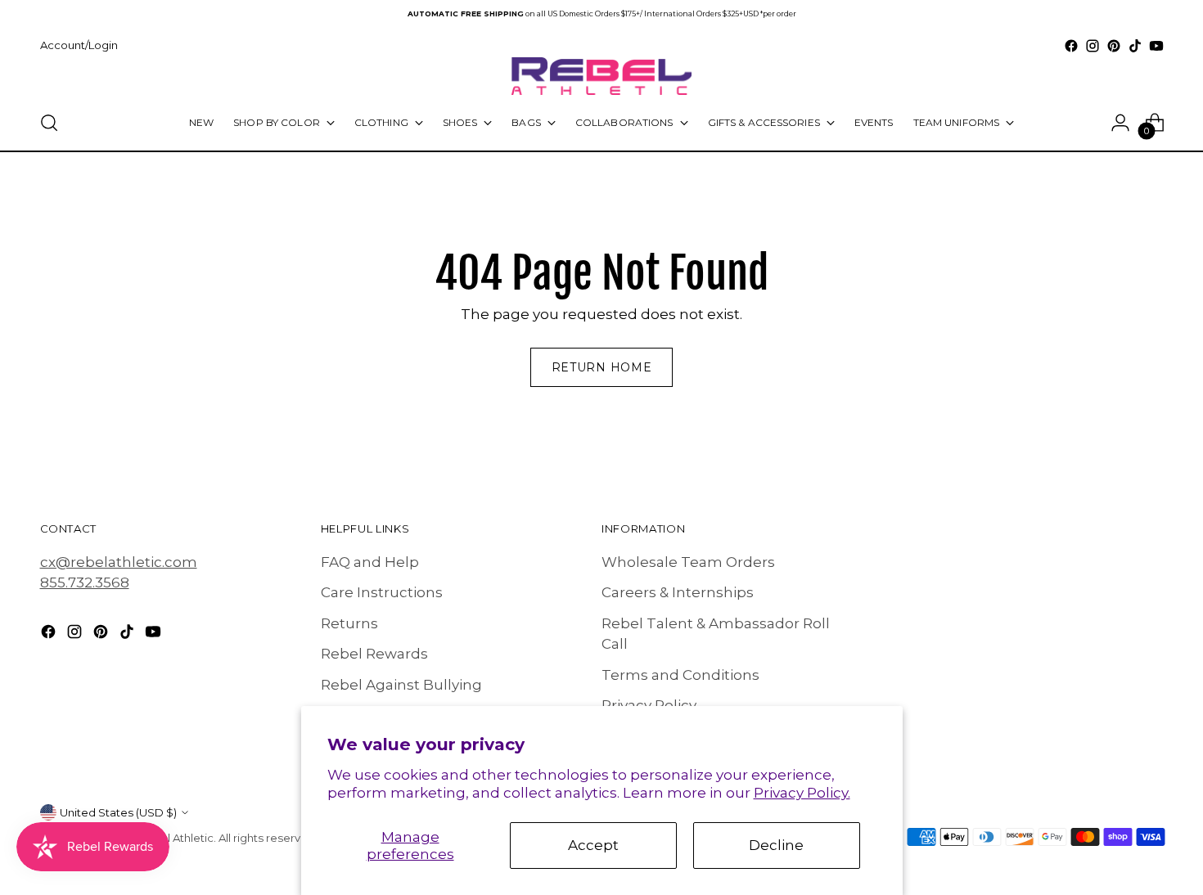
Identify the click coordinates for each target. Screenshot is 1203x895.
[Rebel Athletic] (601, 76)
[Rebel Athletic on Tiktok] (1135, 45)
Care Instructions (382, 592)
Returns (349, 623)
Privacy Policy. (802, 793)
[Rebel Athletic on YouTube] (1156, 45)
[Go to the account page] (1120, 122)
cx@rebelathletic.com (118, 562)
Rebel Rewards (374, 653)
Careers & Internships (678, 592)
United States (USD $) (118, 812)
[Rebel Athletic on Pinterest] (1113, 45)
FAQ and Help (370, 562)
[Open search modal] (49, 122)
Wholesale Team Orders (688, 562)
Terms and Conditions (680, 675)
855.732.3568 (84, 582)
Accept (593, 845)
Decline (776, 845)
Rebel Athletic (176, 837)
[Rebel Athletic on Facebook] (1071, 45)
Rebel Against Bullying (401, 685)
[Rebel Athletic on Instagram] (1092, 45)
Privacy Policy (649, 705)
